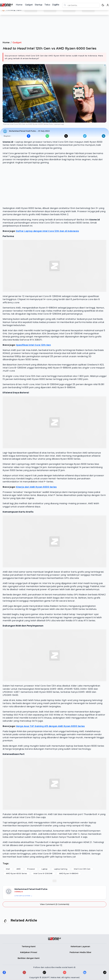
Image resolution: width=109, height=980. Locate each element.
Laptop (44, 869)
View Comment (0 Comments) (54, 904)
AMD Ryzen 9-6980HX (68, 873)
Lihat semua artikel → (23, 896)
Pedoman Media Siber (80, 952)
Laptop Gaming (60, 869)
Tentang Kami (28, 946)
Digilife (55, 4)
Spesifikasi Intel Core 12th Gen (33, 344)
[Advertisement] (54, 25)
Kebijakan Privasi (28, 952)
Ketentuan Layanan (80, 946)
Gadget (29, 4)
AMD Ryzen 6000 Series (16, 873)
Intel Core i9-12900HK (42, 873)
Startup (38, 4)
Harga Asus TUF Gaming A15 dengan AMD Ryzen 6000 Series (50, 726)
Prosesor (31, 869)
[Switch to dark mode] (103, 5)
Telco (47, 4)
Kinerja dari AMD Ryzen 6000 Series (36, 486)
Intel (8, 869)
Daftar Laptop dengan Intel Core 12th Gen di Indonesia (47, 231)
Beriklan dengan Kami (28, 958)
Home (19, 4)
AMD (18, 869)
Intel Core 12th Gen (82, 869)
